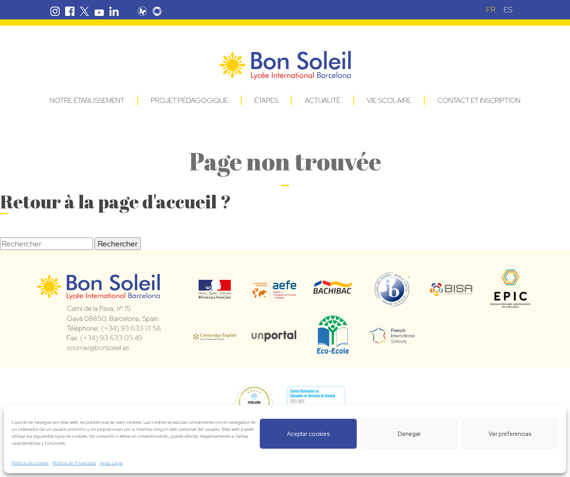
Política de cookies (30, 463)
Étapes (266, 100)
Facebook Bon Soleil (69, 11)
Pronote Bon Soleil (142, 11)
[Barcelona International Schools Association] (451, 291)
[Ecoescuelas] (333, 350)
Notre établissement (87, 100)
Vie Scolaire (389, 100)
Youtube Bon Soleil (99, 11)
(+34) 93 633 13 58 (131, 328)
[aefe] (274, 295)
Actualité (322, 100)
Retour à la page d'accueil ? (115, 201)
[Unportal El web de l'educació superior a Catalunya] (274, 336)
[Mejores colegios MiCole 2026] (254, 403)
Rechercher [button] (118, 244)
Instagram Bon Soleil (55, 11)
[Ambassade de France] (214, 294)
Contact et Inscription (478, 100)
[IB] (392, 303)
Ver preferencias (510, 434)
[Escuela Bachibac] (333, 292)
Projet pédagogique (189, 100)
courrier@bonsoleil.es (98, 347)
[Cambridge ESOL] (214, 336)
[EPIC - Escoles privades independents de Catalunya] (510, 307)
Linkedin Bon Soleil (114, 11)
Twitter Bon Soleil (84, 11)
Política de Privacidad (74, 463)
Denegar (409, 434)
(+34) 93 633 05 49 (111, 337)
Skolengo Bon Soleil (157, 11)
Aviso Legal (111, 463)
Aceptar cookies (308, 434)
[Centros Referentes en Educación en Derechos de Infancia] (316, 403)
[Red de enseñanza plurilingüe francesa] (392, 339)
